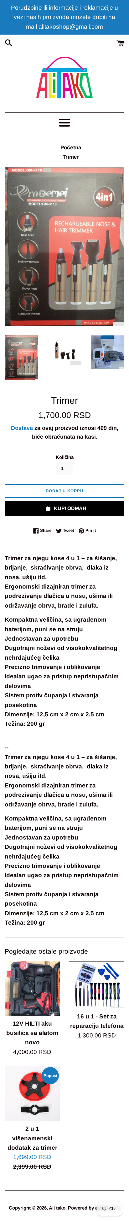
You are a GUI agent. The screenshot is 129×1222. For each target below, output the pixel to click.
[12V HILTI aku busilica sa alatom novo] (32, 988)
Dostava (22, 428)
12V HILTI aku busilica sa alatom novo (32, 1033)
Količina (65, 457)
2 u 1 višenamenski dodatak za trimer (32, 1138)
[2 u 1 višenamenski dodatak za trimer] (32, 1093)
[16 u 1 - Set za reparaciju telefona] (96, 985)
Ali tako (57, 1207)
